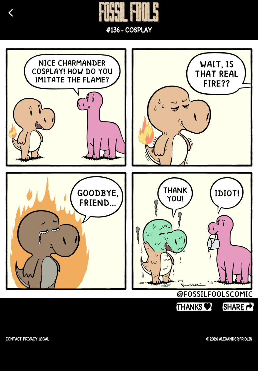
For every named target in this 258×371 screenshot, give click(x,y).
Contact (13, 339)
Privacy (30, 339)
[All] (11, 12)
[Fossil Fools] (129, 12)
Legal (44, 339)
